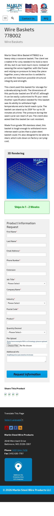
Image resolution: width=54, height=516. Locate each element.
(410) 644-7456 (19, 450)
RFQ (46, 18)
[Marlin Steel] (16, 8)
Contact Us (28, 18)
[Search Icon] (13, 18)
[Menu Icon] (5, 18)
